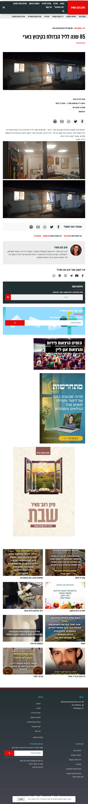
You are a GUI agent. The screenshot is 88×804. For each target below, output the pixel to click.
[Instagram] (65, 275)
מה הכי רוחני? (38, 676)
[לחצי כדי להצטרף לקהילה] (62, 408)
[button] (63, 11)
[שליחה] (15, 323)
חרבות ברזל (37, 236)
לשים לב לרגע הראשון (77, 610)
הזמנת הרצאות (34, 3)
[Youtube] (76, 275)
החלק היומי (82, 16)
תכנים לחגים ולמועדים (34, 16)
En (4, 7)
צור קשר (49, 7)
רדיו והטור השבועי (57, 16)
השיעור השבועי (71, 16)
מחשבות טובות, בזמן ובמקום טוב (31, 577)
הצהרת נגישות (38, 737)
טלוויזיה (46, 16)
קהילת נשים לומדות (20, 3)
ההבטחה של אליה (36, 643)
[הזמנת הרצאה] (59, 354)
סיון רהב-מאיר (78, 7)
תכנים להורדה (46, 3)
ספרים (55, 3)
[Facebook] (82, 275)
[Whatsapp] (54, 275)
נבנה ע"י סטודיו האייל (35, 764)
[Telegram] (71, 275)
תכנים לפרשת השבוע (18, 16)
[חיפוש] (8, 297)
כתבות (62, 3)
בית (84, 28)
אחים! (83, 643)
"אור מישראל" (59, 7)
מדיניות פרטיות (37, 767)
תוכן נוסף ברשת (78, 777)
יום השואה (81, 111)
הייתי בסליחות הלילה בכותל (33, 610)
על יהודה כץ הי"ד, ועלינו (76, 676)
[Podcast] (59, 275)
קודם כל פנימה (80, 577)
